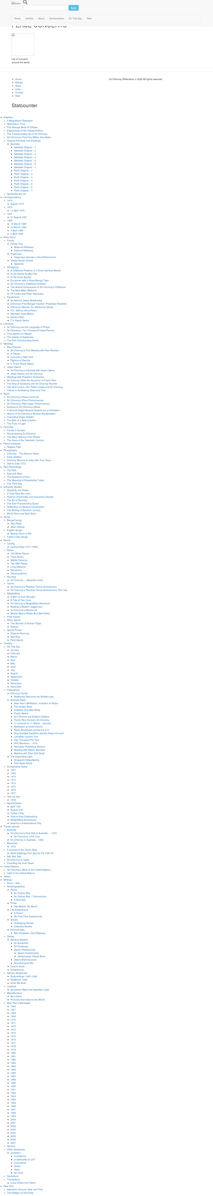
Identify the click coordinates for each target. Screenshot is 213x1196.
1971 (13, 1023)
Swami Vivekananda (24, 949)
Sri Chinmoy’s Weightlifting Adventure (30, 603)
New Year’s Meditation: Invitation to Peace (36, 703)
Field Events (13, 616)
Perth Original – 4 (23, 180)
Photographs (10, 450)
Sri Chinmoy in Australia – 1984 (27, 839)
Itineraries (12, 843)
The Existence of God (18, 476)
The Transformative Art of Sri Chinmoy (27, 134)
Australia (15, 144)
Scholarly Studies (12, 486)
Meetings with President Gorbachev (25, 377)
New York (8, 1186)
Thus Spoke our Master (19, 333)
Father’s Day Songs (17, 536)
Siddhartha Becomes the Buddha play (34, 696)
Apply (74, 7)
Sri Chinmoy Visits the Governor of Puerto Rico (31, 380)
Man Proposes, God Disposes (29, 933)
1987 (13, 1076)
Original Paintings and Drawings (24, 140)
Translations (13, 1179)
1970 (13, 776)
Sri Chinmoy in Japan (18, 859)
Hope (17, 1169)
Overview (8, 427)
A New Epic (20, 899)
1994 (13, 1099)
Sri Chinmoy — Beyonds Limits (26, 580)
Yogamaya (16, 253)
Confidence (20, 1156)
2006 (13, 1139)
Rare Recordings (12, 466)
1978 (13, 1046)
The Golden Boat (23, 706)
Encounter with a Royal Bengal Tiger (29, 280)
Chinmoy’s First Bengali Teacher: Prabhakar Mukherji (38, 303)
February (15, 653)
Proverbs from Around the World (27, 999)
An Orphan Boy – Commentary (30, 896)
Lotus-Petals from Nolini (23, 1182)
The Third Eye (14, 483)
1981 (9, 213)
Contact (19, 92)
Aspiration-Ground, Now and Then (25, 1189)
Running (11, 576)
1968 (13, 1013)
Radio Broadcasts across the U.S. (31, 730)
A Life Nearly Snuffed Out (23, 273)
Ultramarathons (18, 573)
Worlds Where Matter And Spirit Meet (30, 613)
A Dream (18, 913)
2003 (13, 1129)
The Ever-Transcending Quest (22, 340)
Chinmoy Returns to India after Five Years (29, 460)
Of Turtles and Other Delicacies (26, 293)
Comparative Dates (17, 766)
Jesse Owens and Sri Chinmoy (26, 373)
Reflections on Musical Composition (25, 506)
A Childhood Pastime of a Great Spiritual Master (35, 270)
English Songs (14, 530)
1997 (13, 1109)
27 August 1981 (18, 217)
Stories (14, 919)
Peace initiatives (11, 443)
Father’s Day (17, 813)
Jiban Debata (17, 526)
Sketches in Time (16, 124)
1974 (13, 783)
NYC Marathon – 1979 (25, 743)
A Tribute (15, 353)
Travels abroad (11, 826)
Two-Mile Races (18, 563)
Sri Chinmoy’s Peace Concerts (23, 397)
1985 (13, 1069)
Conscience (20, 1162)
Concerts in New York (21, 357)
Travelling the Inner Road (20, 863)
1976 (13, 789)
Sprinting (15, 636)
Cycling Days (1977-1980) (24, 546)
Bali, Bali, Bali (14, 856)
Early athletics (14, 456)
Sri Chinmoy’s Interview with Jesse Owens (32, 370)
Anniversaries (56, 18)
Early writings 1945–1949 (23, 976)
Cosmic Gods (17, 966)
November (15, 683)
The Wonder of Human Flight (25, 623)
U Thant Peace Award (22, 363)
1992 (13, 1092)
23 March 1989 (18, 227)
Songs (6, 516)
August (14, 673)
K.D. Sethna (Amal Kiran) (23, 310)
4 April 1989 (16, 230)
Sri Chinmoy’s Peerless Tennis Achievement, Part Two (38, 590)
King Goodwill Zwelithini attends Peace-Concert (39, 733)
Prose (13, 903)
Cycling (11, 543)
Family (10, 240)
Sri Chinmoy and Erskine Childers (31, 716)
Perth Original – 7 (23, 190)
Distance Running (19, 633)
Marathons (16, 570)
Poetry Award (21, 713)
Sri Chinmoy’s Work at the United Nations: (29, 869)
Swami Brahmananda (25, 959)
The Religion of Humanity (20, 1192)
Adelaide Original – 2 (25, 150)
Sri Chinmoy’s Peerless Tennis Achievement (33, 586)
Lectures (11, 986)
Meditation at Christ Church (28, 726)
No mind (18, 1172)
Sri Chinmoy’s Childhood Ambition (28, 283)
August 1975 (17, 203)
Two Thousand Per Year (26, 740)
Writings (7, 879)
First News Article (23, 763)
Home (17, 18)
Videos (7, 876)
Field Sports (16, 640)
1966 (13, 1006)
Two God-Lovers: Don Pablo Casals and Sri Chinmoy (35, 387)
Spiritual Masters (19, 939)
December (15, 686)
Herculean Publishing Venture (29, 746)
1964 (13, 773)
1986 (13, 1072)
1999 (13, 1116)
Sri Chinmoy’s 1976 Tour (27, 836)
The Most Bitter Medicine (23, 290)
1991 (13, 1089)
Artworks (8, 117)
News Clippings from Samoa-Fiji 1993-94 (32, 853)
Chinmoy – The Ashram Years (23, 453)
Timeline (7, 643)
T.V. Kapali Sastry (19, 320)
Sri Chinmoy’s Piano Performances (25, 400)
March (13, 656)
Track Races (17, 556)
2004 (13, 1132)
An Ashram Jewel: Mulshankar (26, 300)
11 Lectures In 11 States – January (32, 723)
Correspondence (12, 197)
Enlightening (16, 969)
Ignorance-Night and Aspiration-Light (29, 989)
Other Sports (13, 620)
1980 (13, 1052)
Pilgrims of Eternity (20, 360)
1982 (13, 1059)
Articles (29, 18)
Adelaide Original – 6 (25, 163)
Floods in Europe (16, 430)
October (14, 680)
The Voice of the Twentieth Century (25, 440)
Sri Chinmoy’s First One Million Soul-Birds (29, 137)
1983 (13, 1062)
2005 (13, 1136)
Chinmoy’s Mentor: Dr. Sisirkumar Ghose (31, 307)
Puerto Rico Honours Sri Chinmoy (31, 720)
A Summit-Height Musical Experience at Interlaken (33, 410)
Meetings (8, 343)
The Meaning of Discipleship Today (25, 480)
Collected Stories (23, 926)
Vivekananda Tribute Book (31, 956)
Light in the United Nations (21, 873)
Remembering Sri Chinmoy (21, 433)
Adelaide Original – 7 (25, 167)
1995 (13, 1102)
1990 (13, 1086)
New (89, 18)
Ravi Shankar (14, 347)
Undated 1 (15, 1152)
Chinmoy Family (18, 693)
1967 (13, 1009)
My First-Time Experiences (28, 916)
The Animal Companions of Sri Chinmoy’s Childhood (38, 287)
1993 (13, 1096)
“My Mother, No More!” (26, 906)
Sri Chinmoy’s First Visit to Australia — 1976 (33, 833)
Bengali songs (14, 520)
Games (14, 626)
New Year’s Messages (18, 1003)
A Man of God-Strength (22, 596)
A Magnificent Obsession (20, 120)
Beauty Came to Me (20, 533)
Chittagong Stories (23, 923)
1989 (9, 220)
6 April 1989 (16, 233)
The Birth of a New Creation (21, 420)
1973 (13, 779)
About (41, 18)
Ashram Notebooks (17, 973)
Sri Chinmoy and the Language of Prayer (28, 327)
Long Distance (18, 566)
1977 (13, 793)
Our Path (11, 470)
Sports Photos (14, 630)
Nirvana (11, 1146)
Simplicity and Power (18, 490)
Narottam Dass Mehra (22, 313)
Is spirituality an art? (24, 1159)
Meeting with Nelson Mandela (29, 749)
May (12, 663)
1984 (13, 1066)
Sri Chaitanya (21, 946)
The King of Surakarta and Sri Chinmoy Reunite (32, 383)
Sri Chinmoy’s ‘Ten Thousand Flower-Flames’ (31, 330)
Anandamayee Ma (23, 963)
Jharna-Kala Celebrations (23, 816)
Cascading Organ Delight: (20, 417)
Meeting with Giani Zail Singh (29, 753)
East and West (14, 473)
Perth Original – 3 (23, 177)
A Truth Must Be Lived (18, 493)
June (13, 666)
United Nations (11, 866)
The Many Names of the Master (23, 437)
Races (10, 550)
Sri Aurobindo (21, 943)
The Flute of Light (16, 423)
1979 (9, 207)
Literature (8, 323)
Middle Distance (18, 560)
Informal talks (17, 929)
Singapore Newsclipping (26, 759)
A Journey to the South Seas (22, 849)
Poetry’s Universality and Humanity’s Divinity (30, 496)
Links (18, 89)
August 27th (16, 809)
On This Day (75, 18)
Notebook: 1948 (18, 979)
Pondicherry (13, 297)
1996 (13, 1106)
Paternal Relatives (23, 250)
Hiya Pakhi (16, 523)
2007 (13, 1142)
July (12, 670)
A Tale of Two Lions (20, 600)
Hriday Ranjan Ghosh (21, 260)
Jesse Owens (14, 367)
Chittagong (12, 267)
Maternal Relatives (24, 247)
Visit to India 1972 (16, 463)
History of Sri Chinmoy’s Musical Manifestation (31, 413)
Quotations (12, 1176)
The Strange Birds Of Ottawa (22, 127)
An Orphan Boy (22, 893)
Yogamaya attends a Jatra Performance (35, 257)
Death (17, 1166)
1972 (13, 1026)
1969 (13, 1016)
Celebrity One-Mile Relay (27, 710)
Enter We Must (18, 983)
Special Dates (14, 803)
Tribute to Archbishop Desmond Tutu (26, 390)
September (16, 676)
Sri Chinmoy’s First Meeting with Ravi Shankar (34, 350)
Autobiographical (16, 886)
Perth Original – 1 (23, 170)
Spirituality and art (16, 193)
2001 (13, 1122)
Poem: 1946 (13, 883)
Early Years (9, 237)
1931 (13, 769)
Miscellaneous (14, 993)
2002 (13, 1126)
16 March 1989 (18, 223)
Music (6, 393)
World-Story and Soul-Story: (21, 513)
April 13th (15, 806)
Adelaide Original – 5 (25, 160)
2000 (13, 1119)
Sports (6, 540)
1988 (13, 1079)
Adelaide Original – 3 (25, 153)
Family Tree (16, 243)
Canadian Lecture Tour (26, 736)
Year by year (13, 796)
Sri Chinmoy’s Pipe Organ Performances (28, 403)
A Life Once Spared (20, 277)
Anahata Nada (18, 700)
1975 (9, 200)
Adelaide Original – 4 (25, 157)
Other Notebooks (16, 1149)
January (14, 650)
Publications (13, 690)
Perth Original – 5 (23, 183)
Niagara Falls (14, 447)
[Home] (17, 3)
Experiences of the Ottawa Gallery (25, 130)
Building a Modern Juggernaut (26, 606)
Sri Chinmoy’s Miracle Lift (23, 610)
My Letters (16, 996)
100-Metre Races (19, 553)
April (12, 660)
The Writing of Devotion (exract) (24, 510)
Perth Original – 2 (23, 173)
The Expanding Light (21, 756)
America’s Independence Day (25, 823)
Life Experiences (19, 909)
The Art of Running (17, 500)
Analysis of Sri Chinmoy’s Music (23, 407)
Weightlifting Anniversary (23, 819)
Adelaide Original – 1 (25, 147)
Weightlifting (13, 593)
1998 (13, 1112)
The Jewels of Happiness (20, 337)
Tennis (10, 583)
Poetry (13, 889)
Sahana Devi (17, 317)
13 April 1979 (17, 210)
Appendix (19, 263)
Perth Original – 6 (23, 187)
